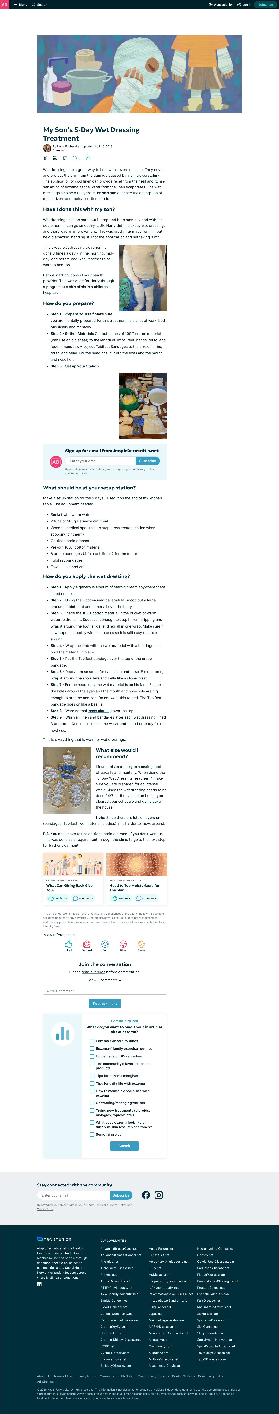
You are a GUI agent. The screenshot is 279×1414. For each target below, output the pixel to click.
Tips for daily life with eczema (120, 1083)
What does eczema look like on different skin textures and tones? (124, 1124)
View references (58, 935)
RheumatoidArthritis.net (214, 1307)
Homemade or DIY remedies (119, 1056)
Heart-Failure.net (161, 1248)
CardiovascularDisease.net (120, 1320)
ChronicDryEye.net (114, 1327)
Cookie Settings (183, 1376)
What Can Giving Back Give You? (69, 887)
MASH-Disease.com (163, 1327)
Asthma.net (109, 1275)
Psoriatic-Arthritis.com (213, 1294)
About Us (43, 1376)
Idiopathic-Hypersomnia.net (169, 1281)
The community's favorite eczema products (123, 1066)
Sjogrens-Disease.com (213, 1320)
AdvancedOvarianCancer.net (121, 1255)
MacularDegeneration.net (167, 1320)
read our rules (93, 972)
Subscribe (265, 4)
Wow (121, 946)
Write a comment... (61, 991)
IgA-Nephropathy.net (164, 1287)
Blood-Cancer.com (114, 1307)
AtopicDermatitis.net (115, 1281)
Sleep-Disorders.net (211, 1333)
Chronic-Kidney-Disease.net (121, 1339)
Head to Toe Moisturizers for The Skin (135, 887)
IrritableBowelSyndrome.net (168, 1300)
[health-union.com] (54, 1240)
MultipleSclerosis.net (163, 1359)
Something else (109, 1134)
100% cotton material (100, 613)
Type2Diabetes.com (211, 1359)
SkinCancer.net (208, 1327)
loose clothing (100, 711)
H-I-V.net (155, 1268)
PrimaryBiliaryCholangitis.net (217, 1281)
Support (85, 946)
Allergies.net (109, 1261)
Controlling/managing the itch (120, 1103)
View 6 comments (103, 980)
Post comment (105, 1004)
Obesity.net (205, 1255)
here (57, 926)
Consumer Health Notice (117, 1376)
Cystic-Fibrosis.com (115, 1353)
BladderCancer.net (114, 1300)
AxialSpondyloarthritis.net (119, 1294)
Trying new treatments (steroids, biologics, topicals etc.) (123, 1112)
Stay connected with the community (74, 1185)
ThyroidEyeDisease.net (213, 1353)
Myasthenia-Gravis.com (166, 1366)
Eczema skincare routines (117, 1041)
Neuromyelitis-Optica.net (215, 1248)
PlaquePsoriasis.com (212, 1275)
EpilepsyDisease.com (116, 1366)
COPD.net (107, 1346)
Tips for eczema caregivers (118, 1076)
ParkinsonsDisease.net (213, 1268)
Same (139, 946)
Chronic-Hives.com (114, 1333)
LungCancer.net (160, 1307)
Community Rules (210, 1376)
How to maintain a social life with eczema (123, 1093)
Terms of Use (79, 473)
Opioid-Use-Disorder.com (215, 1261)
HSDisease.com (160, 1275)
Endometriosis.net (113, 1359)
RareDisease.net (208, 1300)
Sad (102, 946)
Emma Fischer (65, 146)
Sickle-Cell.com (208, 1314)
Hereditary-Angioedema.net (169, 1261)
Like (66, 946)
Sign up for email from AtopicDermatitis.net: (112, 450)
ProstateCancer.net (211, 1287)
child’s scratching (145, 175)
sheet (82, 340)
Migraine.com (158, 1353)
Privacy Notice (145, 469)
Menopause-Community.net (168, 1333)
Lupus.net (156, 1314)
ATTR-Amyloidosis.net (116, 1287)
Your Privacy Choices (153, 1376)
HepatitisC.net (159, 1255)
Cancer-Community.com (118, 1314)
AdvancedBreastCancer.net (120, 1248)
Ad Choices (45, 1382)
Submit (124, 1146)
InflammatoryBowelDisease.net (171, 1294)
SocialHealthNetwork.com (216, 1339)
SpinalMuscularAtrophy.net (216, 1346)
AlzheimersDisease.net (117, 1268)
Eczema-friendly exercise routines (124, 1049)
